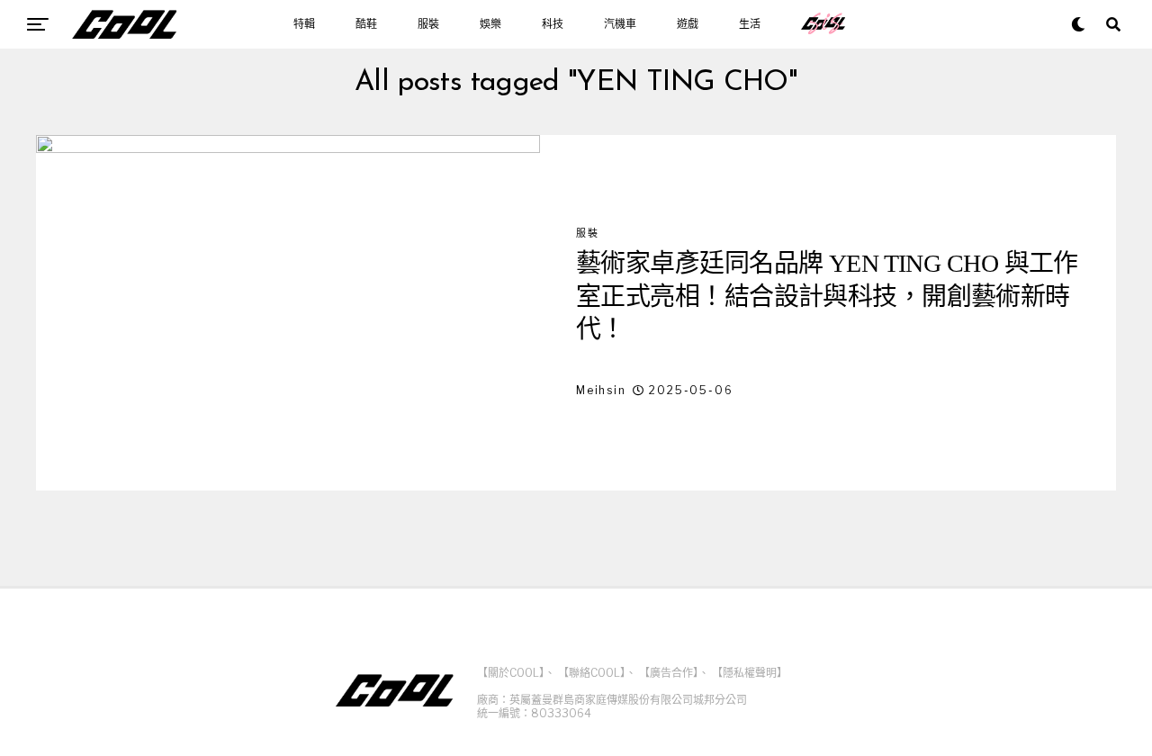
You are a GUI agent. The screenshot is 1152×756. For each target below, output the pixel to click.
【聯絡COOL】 (592, 673)
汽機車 (620, 24)
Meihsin (601, 390)
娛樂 (490, 24)
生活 (749, 24)
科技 (552, 24)
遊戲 (687, 24)
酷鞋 (366, 24)
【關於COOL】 (510, 673)
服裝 (428, 24)
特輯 (304, 24)
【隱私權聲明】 (750, 673)
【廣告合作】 (668, 673)
